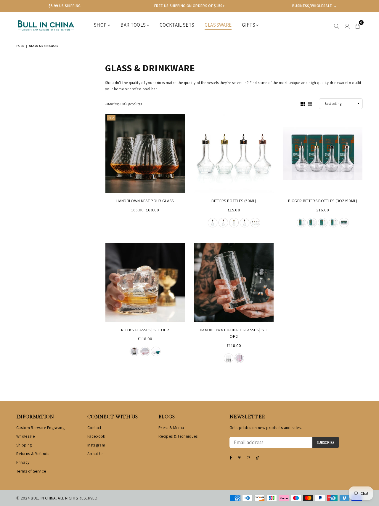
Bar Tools (134, 25)
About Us (95, 453)
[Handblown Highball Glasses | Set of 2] (234, 282)
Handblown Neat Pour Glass (145, 200)
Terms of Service (31, 471)
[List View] (310, 103)
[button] (357, 25)
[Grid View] (303, 103)
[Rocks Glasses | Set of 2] (145, 282)
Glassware (218, 25)
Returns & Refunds (32, 453)
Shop (101, 25)
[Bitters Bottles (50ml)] (234, 153)
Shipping (24, 445)
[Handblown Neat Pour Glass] (145, 153)
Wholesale (25, 436)
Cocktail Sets (177, 25)
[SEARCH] (336, 25)
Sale (111, 118)
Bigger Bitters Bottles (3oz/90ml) (322, 200)
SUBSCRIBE (326, 442)
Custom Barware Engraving (40, 427)
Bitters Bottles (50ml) (233, 200)
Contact (94, 427)
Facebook (96, 436)
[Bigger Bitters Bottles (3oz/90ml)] (322, 153)
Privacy (22, 462)
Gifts (249, 25)
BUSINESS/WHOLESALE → (314, 5)
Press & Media (171, 427)
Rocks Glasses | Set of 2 (145, 329)
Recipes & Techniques (178, 436)
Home (20, 46)
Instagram (96, 445)
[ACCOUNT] (347, 25)
